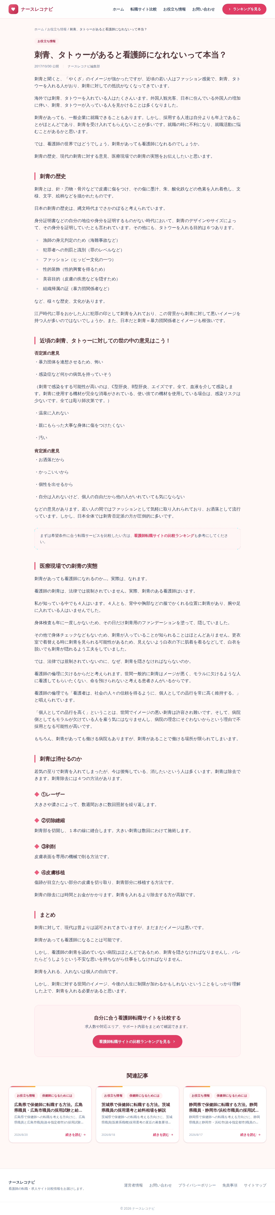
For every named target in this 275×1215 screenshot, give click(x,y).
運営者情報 (133, 1185)
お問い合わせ (203, 9)
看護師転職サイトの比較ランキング (164, 535)
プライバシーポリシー (197, 1185)
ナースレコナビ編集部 (84, 66)
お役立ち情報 (174, 9)
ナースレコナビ (22, 1182)
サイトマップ (255, 1185)
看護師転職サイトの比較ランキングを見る (135, 1041)
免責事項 (229, 1185)
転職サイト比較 (144, 9)
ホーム (118, 9)
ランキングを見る (247, 8)
